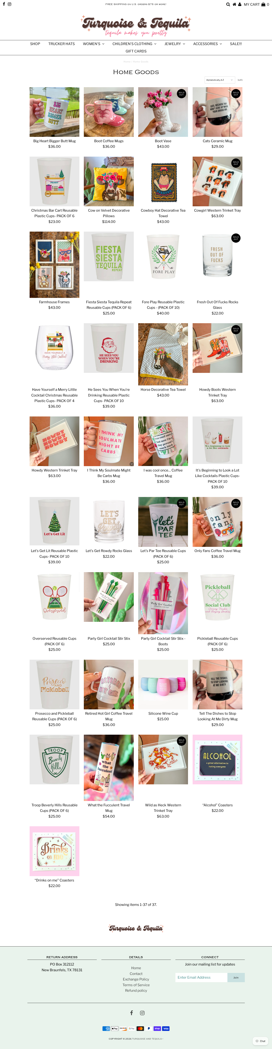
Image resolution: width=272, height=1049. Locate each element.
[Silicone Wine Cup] (163, 684)
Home (127, 61)
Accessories (205, 44)
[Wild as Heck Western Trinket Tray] (163, 759)
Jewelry (172, 44)
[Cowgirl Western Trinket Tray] (217, 181)
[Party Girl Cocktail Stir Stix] (109, 597)
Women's (91, 44)
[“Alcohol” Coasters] (217, 759)
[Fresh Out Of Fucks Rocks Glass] (217, 256)
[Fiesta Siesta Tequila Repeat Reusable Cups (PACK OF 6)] (109, 256)
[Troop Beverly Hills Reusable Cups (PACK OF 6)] (54, 759)
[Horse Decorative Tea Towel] (163, 354)
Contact (136, 974)
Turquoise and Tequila (147, 1039)
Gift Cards (136, 51)
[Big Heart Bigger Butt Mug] (54, 112)
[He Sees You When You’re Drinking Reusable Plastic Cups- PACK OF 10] (109, 348)
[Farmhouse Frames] (54, 265)
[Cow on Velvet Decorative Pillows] (109, 181)
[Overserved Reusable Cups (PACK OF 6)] (54, 597)
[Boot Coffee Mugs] (109, 112)
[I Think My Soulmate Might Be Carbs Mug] (109, 441)
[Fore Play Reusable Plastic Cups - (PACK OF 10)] (163, 256)
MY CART (256, 4)
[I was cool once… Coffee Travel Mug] (163, 441)
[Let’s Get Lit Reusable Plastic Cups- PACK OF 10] (54, 521)
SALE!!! (236, 44)
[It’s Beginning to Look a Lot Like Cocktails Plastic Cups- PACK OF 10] (217, 440)
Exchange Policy (136, 979)
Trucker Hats (61, 44)
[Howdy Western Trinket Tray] (54, 441)
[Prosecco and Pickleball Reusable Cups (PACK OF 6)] (54, 684)
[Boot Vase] (163, 112)
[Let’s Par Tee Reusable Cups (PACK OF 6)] (163, 522)
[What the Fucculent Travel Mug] (109, 768)
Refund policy (136, 990)
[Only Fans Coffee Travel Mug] (217, 522)
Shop (35, 44)
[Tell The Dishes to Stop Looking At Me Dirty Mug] (217, 684)
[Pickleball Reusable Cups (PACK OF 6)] (217, 597)
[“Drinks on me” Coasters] (54, 851)
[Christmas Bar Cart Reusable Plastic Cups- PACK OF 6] (54, 181)
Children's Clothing (132, 44)
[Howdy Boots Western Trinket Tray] (217, 348)
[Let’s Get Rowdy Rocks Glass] (109, 522)
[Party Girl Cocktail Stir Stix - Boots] (163, 603)
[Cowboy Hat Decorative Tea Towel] (163, 181)
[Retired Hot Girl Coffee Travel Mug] (109, 684)
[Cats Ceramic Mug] (217, 112)
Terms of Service (136, 985)
